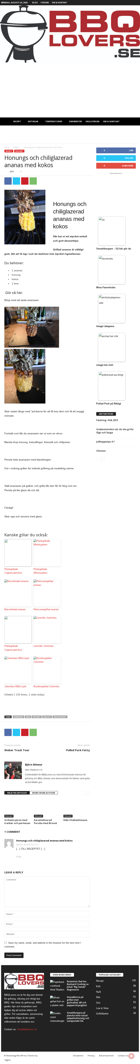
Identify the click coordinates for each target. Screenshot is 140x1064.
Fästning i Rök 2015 (107, 420)
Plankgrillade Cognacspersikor (13, 571)
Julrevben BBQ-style (15, 686)
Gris (98, 1002)
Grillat (47, 717)
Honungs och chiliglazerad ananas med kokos (44, 840)
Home (6, 147)
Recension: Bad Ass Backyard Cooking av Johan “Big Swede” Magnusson (78, 985)
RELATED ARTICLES (17, 792)
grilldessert (60, 717)
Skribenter (75, 121)
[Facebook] (119, 2)
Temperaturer (53, 121)
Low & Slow (102, 1008)
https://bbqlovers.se (33, 770)
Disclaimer (78, 1055)
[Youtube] (136, 2)
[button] (133, 121)
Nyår (98, 991)
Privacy (91, 1055)
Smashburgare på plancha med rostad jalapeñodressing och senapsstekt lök (78, 1016)
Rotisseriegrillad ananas (46, 609)
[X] (130, 2)
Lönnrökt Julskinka (43, 646)
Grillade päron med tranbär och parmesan (17, 821)
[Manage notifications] (131, 1056)
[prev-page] (83, 793)
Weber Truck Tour (16, 750)
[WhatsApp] (33, 181)
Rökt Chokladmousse (75, 820)
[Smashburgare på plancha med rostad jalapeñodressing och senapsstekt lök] (57, 1016)
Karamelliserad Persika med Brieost (45, 821)
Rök (98, 997)
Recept (17, 121)
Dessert (16, 147)
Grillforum (92, 121)
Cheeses (101, 450)
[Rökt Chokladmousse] (76, 807)
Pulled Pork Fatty (78, 750)
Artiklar (33, 121)
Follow (129, 158)
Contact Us (123, 1055)
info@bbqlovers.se (27, 1029)
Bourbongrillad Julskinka (46, 686)
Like (131, 150)
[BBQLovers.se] (70, 34)
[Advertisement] (70, 90)
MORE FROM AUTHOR (43, 792)
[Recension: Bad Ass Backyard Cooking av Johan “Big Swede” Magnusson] (57, 985)
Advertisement (106, 1055)
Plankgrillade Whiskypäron (40, 571)
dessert (36, 717)
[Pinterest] (24, 181)
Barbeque (18, 717)
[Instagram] (125, 2)
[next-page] (88, 793)
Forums (45, 2)
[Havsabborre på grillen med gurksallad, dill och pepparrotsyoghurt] (57, 1001)
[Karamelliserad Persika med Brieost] (47, 807)
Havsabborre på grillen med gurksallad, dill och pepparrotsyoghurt (77, 1001)
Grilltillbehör (102, 1013)
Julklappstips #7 (105, 441)
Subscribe (127, 165)
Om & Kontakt (59, 2)
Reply (18, 856)
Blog (35, 2)
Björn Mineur (33, 764)
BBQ (28, 717)
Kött (98, 986)
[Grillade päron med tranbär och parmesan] (17, 807)
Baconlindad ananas (15, 609)
